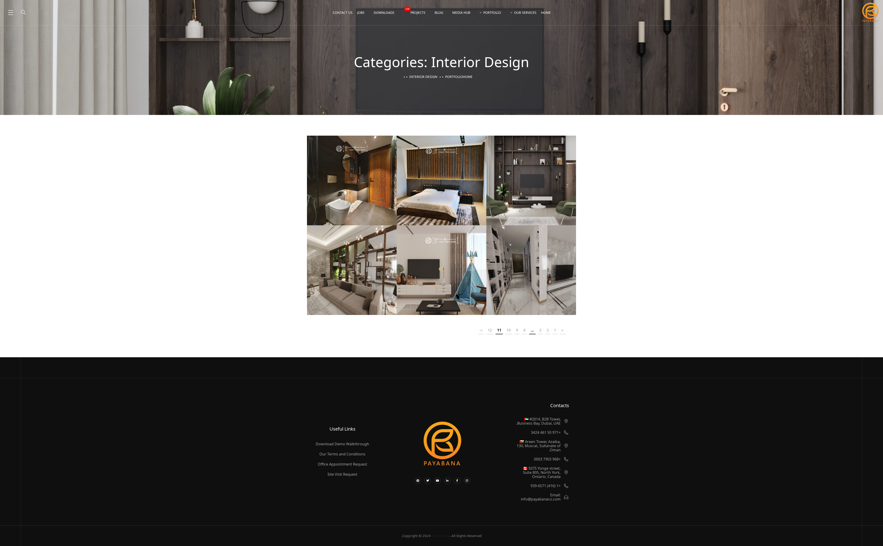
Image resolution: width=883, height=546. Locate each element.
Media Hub (461, 12)
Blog (439, 12)
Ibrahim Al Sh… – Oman (531, 265)
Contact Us (343, 12)
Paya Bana (441, 535)
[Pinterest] (418, 480)
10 (509, 330)
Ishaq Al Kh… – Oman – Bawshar (441, 265)
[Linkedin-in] (447, 480)
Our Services (525, 12)
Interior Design (531, 190)
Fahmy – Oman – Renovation (441, 175)
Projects (415, 11)
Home (546, 12)
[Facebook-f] (457, 480)
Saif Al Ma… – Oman (352, 265)
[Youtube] (437, 480)
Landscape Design (424, 279)
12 (490, 330)
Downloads (384, 12)
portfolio (454, 76)
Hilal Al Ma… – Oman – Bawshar (531, 175)
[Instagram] (467, 480)
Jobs (360, 12)
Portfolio (492, 12)
